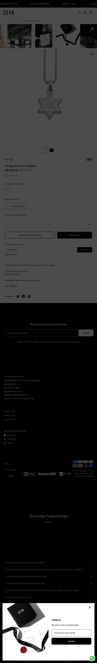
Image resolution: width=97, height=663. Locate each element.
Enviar (71, 641)
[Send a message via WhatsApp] (92, 658)
